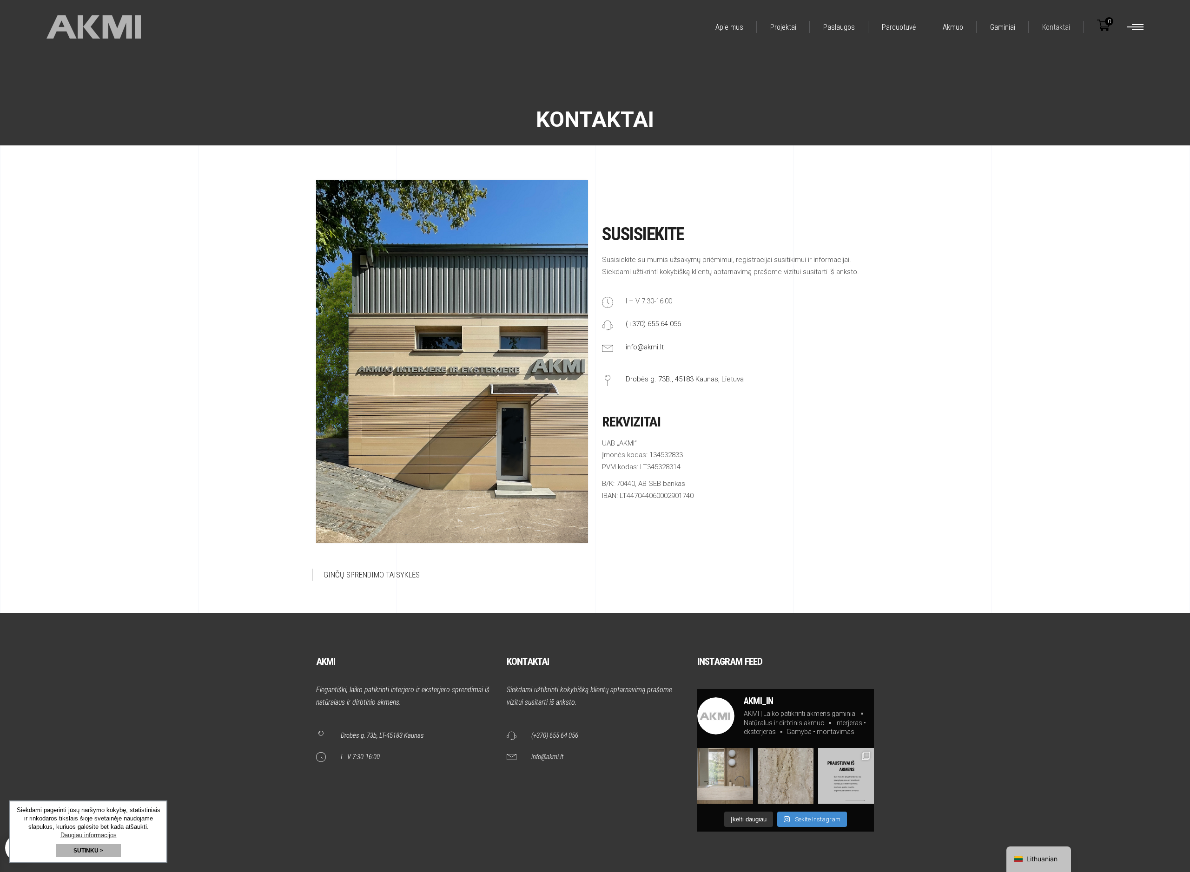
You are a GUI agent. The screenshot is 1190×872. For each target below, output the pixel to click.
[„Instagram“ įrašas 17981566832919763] (846, 776)
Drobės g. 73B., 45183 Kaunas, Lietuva (685, 379)
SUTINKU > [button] (88, 850)
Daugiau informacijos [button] (88, 835)
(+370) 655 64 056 (653, 324)
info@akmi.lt (645, 347)
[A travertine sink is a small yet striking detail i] (725, 776)
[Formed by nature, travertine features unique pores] (785, 776)
